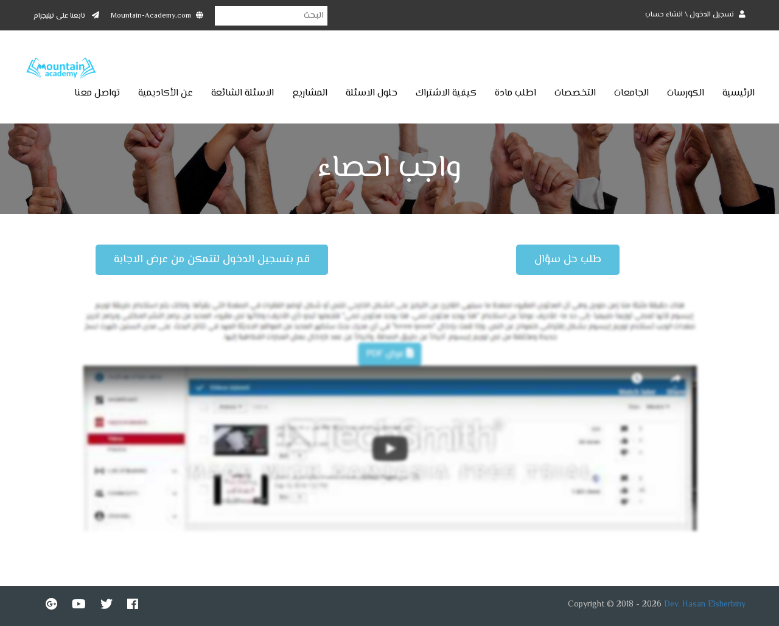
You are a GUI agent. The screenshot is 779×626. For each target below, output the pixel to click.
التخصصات (575, 93)
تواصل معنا (97, 93)
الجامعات (631, 93)
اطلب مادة (515, 93)
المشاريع (309, 93)
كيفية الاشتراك (446, 93)
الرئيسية (738, 93)
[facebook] (132, 604)
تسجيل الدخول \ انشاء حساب (690, 15)
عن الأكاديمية (165, 93)
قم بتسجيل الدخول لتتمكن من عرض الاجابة (212, 259)
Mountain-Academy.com (151, 16)
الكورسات (685, 93)
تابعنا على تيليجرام (60, 16)
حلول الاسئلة (371, 93)
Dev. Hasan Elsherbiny (705, 604)
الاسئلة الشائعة (242, 93)
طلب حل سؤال (567, 259)
